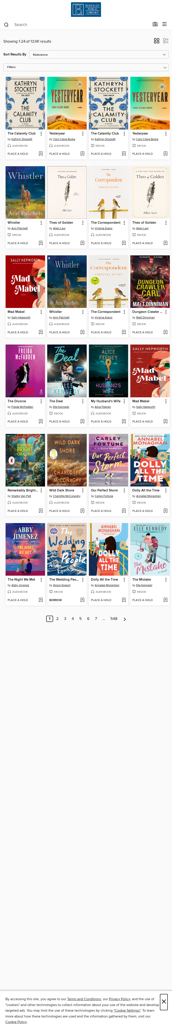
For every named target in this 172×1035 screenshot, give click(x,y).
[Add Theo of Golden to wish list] (82, 243)
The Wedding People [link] (64, 580)
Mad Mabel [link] (16, 312)
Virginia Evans (103, 228)
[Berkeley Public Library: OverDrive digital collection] (86, 9)
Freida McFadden (22, 407)
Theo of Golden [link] (61, 223)
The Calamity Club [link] (22, 134)
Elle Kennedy (61, 407)
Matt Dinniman (145, 317)
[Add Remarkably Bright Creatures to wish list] (40, 511)
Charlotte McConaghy (66, 496)
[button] (156, 42)
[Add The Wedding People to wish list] (82, 600)
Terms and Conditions (84, 999)
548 (113, 618)
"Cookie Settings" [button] (127, 1010)
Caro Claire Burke (64, 139)
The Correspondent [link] (105, 223)
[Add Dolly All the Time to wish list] (165, 511)
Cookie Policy (16, 1022)
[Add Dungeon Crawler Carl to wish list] (165, 333)
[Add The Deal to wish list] (82, 422)
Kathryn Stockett (21, 139)
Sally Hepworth (20, 317)
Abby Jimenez (20, 585)
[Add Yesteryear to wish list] (82, 154)
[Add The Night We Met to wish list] (40, 600)
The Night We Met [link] (21, 580)
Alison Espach (62, 585)
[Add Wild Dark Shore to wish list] (82, 511)
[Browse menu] (164, 24)
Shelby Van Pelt (21, 496)
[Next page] (124, 618)
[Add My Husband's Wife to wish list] (124, 422)
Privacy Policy (119, 999)
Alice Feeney (103, 407)
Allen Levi (59, 228)
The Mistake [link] (141, 580)
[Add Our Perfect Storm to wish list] (124, 511)
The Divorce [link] (17, 401)
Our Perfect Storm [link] (104, 491)
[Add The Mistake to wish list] (165, 600)
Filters (11, 67)
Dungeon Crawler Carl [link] (147, 312)
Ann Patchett (19, 228)
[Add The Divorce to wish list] (40, 422)
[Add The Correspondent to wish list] (124, 243)
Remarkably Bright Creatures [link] (23, 491)
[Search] (6, 24)
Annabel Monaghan (148, 496)
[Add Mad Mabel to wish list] (40, 333)
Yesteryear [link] (57, 134)
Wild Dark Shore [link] (61, 491)
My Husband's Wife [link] (105, 401)
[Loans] (155, 25)
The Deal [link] (56, 401)
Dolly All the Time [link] (145, 491)
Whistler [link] (14, 223)
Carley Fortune (104, 496)
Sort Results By (14, 54)
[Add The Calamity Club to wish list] (40, 154)
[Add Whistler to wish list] (40, 243)
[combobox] (76, 24)
